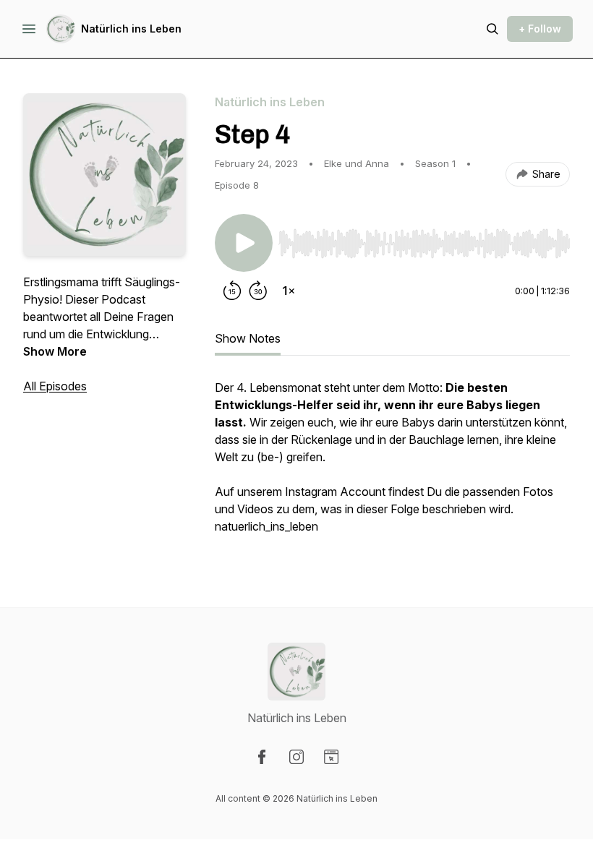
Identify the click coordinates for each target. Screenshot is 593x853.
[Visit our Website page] (331, 757)
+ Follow (540, 28)
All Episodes (55, 386)
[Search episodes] (492, 29)
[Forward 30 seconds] (258, 290)
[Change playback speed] (288, 290)
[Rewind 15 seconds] (232, 290)
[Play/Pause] (244, 243)
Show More (55, 351)
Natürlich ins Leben (131, 28)
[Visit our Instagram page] (296, 757)
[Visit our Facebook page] (262, 757)
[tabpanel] (392, 464)
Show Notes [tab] (248, 338)
